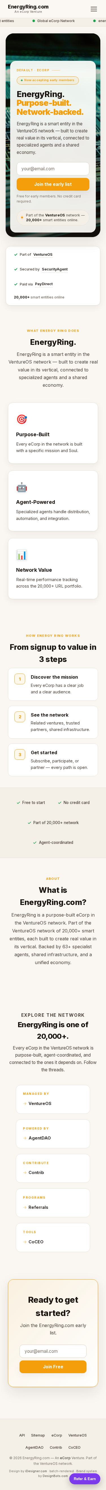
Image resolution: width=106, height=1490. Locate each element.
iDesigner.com (36, 1471)
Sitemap (38, 1435)
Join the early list (53, 184)
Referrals (38, 1207)
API (22, 1435)
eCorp (56, 1435)
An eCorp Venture (28, 12)
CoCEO (36, 1241)
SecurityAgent (55, 269)
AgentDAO (40, 1138)
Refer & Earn (85, 1479)
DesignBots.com (55, 1476)
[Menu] (94, 9)
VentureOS (43, 254)
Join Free (53, 1366)
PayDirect (44, 284)
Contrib (36, 1172)
